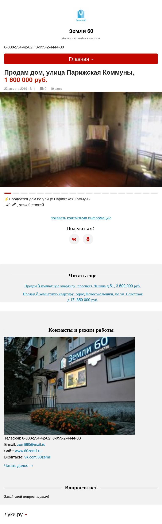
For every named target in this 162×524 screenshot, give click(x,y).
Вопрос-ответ (81, 487)
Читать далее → (18, 465)
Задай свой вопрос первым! (26, 496)
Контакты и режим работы (81, 329)
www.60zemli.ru (28, 450)
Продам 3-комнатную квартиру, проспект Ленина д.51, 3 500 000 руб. (82, 285)
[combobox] (81, 59)
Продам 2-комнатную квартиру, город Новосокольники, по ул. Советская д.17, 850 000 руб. (83, 296)
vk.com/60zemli (37, 457)
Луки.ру (13, 514)
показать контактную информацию (81, 217)
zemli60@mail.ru (31, 444)
